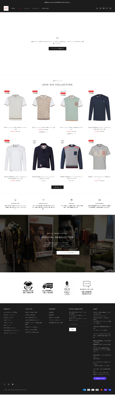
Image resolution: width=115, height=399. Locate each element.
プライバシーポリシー (55, 320)
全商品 (13, 8)
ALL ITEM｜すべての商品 (10, 312)
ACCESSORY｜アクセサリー (11, 330)
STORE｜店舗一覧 (30, 315)
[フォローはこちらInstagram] (8, 384)
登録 (72, 329)
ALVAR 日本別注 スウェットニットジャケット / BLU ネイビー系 (43, 177)
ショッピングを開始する (57, 48)
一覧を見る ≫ (57, 187)
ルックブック (36, 8)
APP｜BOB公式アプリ (31, 317)
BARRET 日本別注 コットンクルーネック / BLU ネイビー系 (71, 177)
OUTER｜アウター (9, 317)
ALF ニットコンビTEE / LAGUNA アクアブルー (71, 128)
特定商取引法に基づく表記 (56, 322)
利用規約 (51, 312)
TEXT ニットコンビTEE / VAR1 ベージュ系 (43, 127)
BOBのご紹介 (45, 8)
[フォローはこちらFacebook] (4, 384)
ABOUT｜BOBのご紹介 (31, 312)
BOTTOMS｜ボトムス (9, 327)
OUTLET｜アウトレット (10, 333)
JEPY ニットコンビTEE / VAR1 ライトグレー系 (15, 128)
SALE (19, 8)
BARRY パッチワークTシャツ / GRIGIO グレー (99, 177)
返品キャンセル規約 (54, 317)
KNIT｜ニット (7, 325)
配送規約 (51, 315)
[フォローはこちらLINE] (12, 384)
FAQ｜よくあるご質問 (31, 329)
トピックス (26, 8)
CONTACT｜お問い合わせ (32, 332)
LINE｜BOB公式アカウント (32, 320)
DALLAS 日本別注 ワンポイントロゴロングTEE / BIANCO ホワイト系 (15, 177)
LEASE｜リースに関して (31, 327)
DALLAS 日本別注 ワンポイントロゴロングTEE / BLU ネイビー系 (99, 128)
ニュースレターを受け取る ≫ (68, 252)
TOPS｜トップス (8, 322)
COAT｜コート (8, 320)
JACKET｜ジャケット (9, 315)
